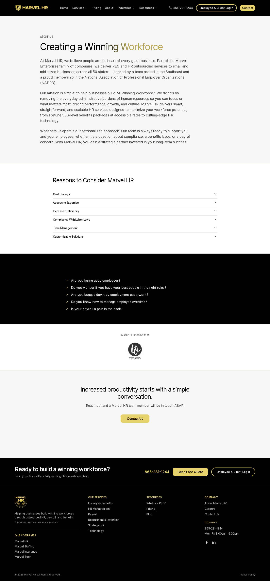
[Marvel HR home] (32, 7)
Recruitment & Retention (103, 519)
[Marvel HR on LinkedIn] (214, 542)
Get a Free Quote (190, 472)
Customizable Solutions (68, 236)
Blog (149, 514)
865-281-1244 (183, 7)
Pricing (96, 7)
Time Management (65, 228)
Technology (96, 530)
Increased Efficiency (66, 211)
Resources (146, 7)
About (109, 7)
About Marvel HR (216, 503)
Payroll (92, 514)
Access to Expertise (66, 202)
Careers (210, 508)
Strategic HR (96, 525)
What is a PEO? (156, 503)
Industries (124, 7)
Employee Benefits (100, 503)
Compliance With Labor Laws (71, 219)
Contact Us (135, 419)
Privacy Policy (247, 574)
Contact (247, 7)
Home (64, 7)
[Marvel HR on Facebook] (207, 542)
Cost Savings (61, 194)
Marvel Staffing (24, 546)
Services (78, 7)
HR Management (99, 508)
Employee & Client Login (216, 7)
